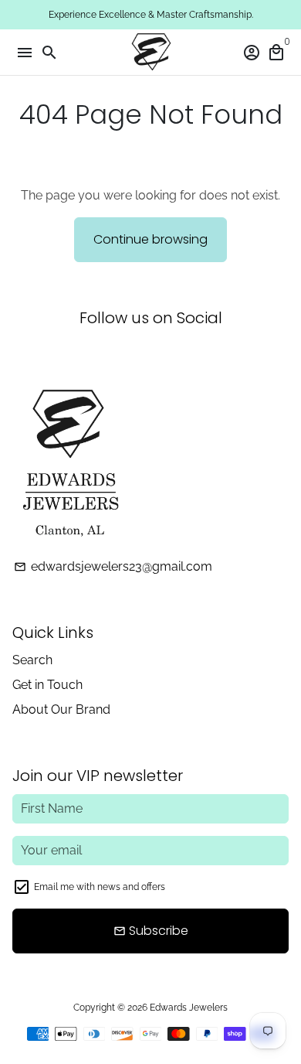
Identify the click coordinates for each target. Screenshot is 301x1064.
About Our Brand (61, 709)
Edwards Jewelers (189, 1007)
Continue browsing (150, 239)
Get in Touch (47, 684)
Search (32, 660)
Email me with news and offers (99, 887)
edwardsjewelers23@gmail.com (113, 566)
